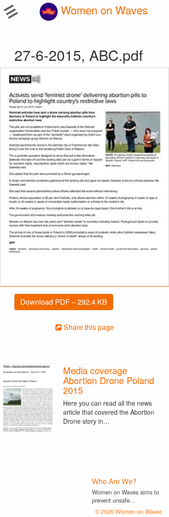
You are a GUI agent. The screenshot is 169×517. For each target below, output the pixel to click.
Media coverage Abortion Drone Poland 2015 (108, 380)
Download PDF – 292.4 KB (63, 302)
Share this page (88, 327)
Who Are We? (114, 481)
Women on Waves (103, 10)
